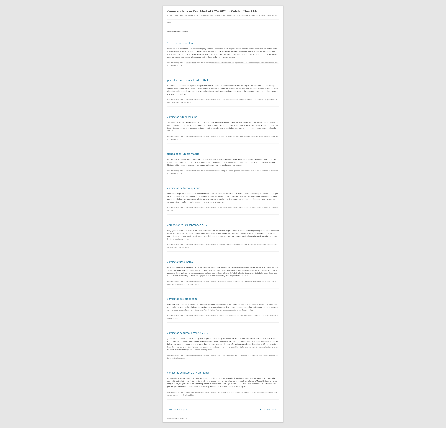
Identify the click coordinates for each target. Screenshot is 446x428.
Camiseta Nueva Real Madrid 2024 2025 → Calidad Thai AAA (212, 11)
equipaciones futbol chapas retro (242, 171)
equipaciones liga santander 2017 (187, 225)
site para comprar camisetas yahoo (266, 63)
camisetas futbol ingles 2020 (221, 171)
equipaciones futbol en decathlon (266, 171)
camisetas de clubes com (182, 298)
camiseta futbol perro (180, 262)
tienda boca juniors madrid (183, 153)
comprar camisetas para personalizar (247, 244)
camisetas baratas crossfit (242, 207)
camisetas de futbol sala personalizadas (224, 99)
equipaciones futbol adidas (244, 63)
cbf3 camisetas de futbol (260, 207)
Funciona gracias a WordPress (177, 418)
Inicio (169, 22)
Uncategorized (191, 63)
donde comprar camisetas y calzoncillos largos (248, 281)
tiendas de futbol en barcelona (263, 315)
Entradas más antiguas (177, 409)
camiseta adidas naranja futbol (221, 207)
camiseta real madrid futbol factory (223, 392)
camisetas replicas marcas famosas (223, 136)
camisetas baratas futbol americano (223, 315)
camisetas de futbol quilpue (183, 188)
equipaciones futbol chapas (245, 136)
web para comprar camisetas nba (267, 136)
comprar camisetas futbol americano (251, 99)
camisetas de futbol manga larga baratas (225, 355)
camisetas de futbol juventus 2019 (187, 333)
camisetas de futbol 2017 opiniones (188, 372)
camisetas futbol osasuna (182, 117)
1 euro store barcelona (180, 43)
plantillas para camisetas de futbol (187, 80)
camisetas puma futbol (244, 315)
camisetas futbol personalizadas (251, 355)
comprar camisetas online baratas (247, 392)
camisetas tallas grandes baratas (222, 244)
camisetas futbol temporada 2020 (222, 63)
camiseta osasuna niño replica (221, 281)
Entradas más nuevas (269, 409)
